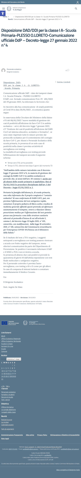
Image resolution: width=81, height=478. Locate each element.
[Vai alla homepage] (9, 8)
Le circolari (5, 422)
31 (2, 379)
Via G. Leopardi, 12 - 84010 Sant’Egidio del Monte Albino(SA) (43, 447)
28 (11, 376)
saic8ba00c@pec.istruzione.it (70, 449)
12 (6, 371)
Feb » (8, 386)
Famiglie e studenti (7, 394)
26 (6, 376)
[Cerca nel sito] (76, 8)
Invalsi (3, 348)
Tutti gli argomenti (7, 429)
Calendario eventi (7, 424)
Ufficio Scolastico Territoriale (11, 341)
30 (15, 376)
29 (13, 376)
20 (9, 373)
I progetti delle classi (8, 412)
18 (4, 373)
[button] (2, 13)
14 (11, 371)
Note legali (5, 438)
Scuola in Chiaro (6, 343)
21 (11, 373)
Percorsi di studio (7, 397)
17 (2, 373)
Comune (4, 351)
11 (4, 371)
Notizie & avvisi (6, 419)
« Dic (3, 386)
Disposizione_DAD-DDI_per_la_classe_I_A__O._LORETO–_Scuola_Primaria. (21, 85)
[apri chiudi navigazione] (3, 9)
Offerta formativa (7, 407)
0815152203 (13, 449)
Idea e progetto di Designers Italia (68, 469)
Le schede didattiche (8, 409)
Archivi (3, 359)
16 (15, 371)
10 (2, 371)
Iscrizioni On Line (7, 346)
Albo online (30, 435)
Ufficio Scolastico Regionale (10, 338)
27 (9, 376)
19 (6, 373)
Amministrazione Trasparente (12, 435)
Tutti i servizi (5, 399)
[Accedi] (78, 2)
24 (2, 376)
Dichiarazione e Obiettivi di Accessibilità (64, 435)
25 (4, 376)
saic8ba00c (47, 455)
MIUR (3, 336)
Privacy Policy (42, 435)
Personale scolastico (8, 392)
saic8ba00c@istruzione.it (30, 449)
